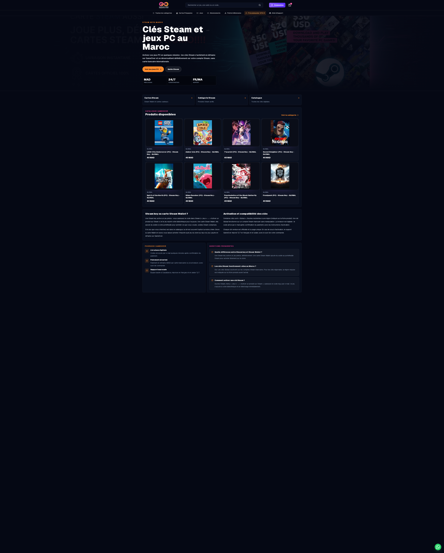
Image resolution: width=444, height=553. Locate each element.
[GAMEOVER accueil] (164, 5)
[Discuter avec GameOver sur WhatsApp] (438, 547)
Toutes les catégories (163, 13)
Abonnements (215, 13)
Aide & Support (277, 13)
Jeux (201, 13)
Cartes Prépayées (185, 13)
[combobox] (221, 5)
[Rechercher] (259, 5)
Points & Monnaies (234, 13)
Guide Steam (173, 69)
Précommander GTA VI (256, 13)
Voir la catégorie (288, 115)
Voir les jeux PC (152, 69)
